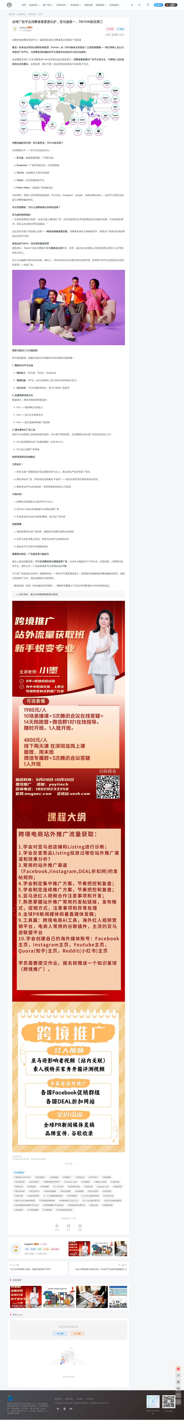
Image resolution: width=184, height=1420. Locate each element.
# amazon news (71, 1181)
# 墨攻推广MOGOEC (23, 1177)
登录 (62, 1333)
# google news (103, 1186)
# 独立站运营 (20, 1191)
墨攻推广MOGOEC (81, 1403)
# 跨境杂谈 (19, 1210)
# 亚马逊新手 (72, 1195)
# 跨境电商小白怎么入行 (68, 1200)
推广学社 (47, 4)
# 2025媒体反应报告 (64, 1210)
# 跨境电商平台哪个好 (76, 1205)
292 (34, 1249)
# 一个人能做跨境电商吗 (53, 1195)
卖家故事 (88, 4)
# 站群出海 (19, 1195)
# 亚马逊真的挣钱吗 (47, 1200)
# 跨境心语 (19, 1186)
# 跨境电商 (54, 1177)
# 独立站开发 (108, 1195)
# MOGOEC (93, 1177)
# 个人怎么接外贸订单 (91, 1200)
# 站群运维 (107, 1191)
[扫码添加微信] (178, 1389)
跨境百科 (74, 4)
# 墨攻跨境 (117, 1186)
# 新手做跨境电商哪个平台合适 (26, 1205)
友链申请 (58, 1398)
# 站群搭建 (79, 1191)
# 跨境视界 (106, 1177)
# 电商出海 (88, 1186)
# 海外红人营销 (100, 1181)
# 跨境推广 (67, 1177)
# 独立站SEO (34, 1191)
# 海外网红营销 (74, 1186)
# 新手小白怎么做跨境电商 (25, 1200)
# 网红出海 (94, 1205)
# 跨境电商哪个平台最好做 (53, 1205)
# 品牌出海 (115, 1181)
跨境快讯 (32, 14)
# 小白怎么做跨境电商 (90, 1195)
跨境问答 (61, 4)
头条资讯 (33, 4)
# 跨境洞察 (44, 1186)
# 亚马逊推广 (40, 1177)
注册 (79, 1333)
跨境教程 (100, 4)
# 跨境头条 (80, 1177)
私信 (122, 28)
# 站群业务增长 (33, 1195)
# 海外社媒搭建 (50, 1191)
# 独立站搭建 (65, 1191)
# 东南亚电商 (107, 1205)
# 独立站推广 (34, 1181)
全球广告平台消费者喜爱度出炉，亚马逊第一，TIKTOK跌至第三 (57, 21)
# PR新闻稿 (47, 1210)
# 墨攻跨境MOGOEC (52, 1181)
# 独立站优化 (93, 1191)
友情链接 (114, 4)
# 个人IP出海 (58, 1186)
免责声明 (69, 1398)
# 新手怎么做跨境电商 (112, 1200)
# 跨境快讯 (31, 1186)
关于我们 (90, 1398)
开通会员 (172, 5)
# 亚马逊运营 (20, 1181)
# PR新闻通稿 (32, 1210)
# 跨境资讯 (86, 1181)
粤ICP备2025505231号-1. (100, 1403)
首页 (24, 4)
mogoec (22, 27)
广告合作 (79, 1398)
